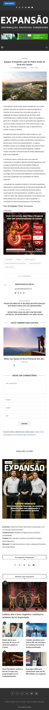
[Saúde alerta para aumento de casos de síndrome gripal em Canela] (12, 630)
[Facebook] (16, 7)
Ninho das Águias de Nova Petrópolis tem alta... (24, 359)
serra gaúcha (9, 267)
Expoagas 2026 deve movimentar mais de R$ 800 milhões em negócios (36, 671)
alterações (9, 259)
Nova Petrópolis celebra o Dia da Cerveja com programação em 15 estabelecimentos (12, 672)
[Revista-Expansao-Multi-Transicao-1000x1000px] (24, 214)
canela (18, 259)
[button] (17, 3)
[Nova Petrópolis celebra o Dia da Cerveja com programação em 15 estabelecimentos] (12, 659)
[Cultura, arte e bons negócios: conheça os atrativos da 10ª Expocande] (24, 597)
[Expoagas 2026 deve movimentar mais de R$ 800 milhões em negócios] (36, 659)
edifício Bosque (30, 259)
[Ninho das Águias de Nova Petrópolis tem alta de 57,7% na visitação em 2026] (24, 342)
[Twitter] (19, 7)
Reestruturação (35, 263)
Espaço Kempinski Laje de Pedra (15, 263)
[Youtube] (29, 7)
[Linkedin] (25, 7)
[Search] (47, 47)
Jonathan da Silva (19, 68)
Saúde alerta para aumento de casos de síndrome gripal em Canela (10, 643)
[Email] (32, 7)
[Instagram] (22, 7)
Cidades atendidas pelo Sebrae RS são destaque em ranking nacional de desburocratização (35, 643)
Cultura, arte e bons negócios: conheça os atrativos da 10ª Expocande (23, 615)
